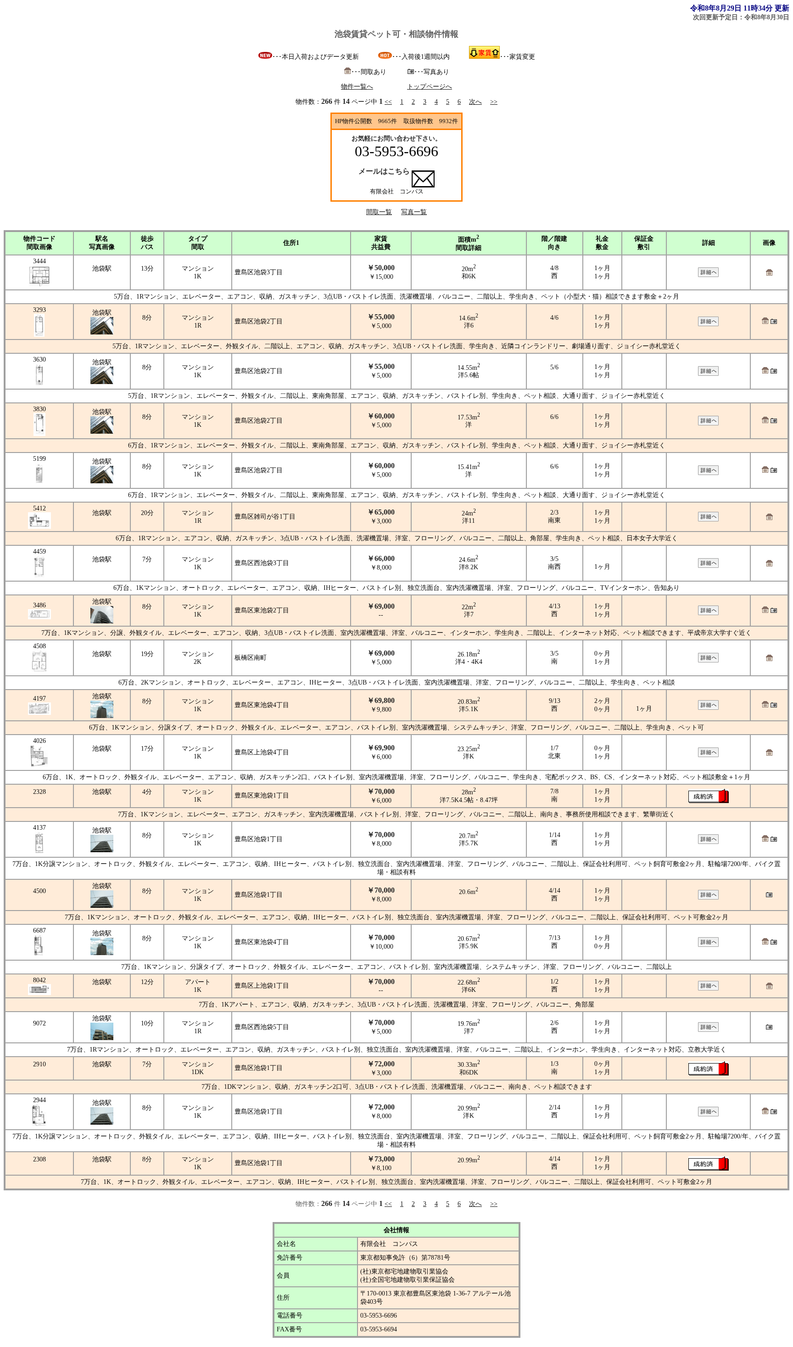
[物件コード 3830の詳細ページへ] (708, 423)
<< (388, 101)
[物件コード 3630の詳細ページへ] (708, 373)
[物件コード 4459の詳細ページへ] (708, 565)
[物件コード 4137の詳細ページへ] (708, 841)
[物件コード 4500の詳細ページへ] (708, 897)
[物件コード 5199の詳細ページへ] (708, 473)
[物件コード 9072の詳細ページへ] (708, 1029)
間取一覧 (379, 212)
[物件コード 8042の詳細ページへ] (708, 988)
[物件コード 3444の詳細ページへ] (708, 275)
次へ (475, 101)
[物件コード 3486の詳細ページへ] (708, 613)
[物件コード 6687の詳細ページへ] (708, 944)
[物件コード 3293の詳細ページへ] (708, 324)
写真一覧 (414, 212)
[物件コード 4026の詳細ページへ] (708, 755)
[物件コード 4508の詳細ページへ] (708, 660)
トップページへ (429, 86)
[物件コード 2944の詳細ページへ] (708, 1114)
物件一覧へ (357, 86)
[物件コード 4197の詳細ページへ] (708, 707)
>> (493, 101)
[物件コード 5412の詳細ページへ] (708, 519)
